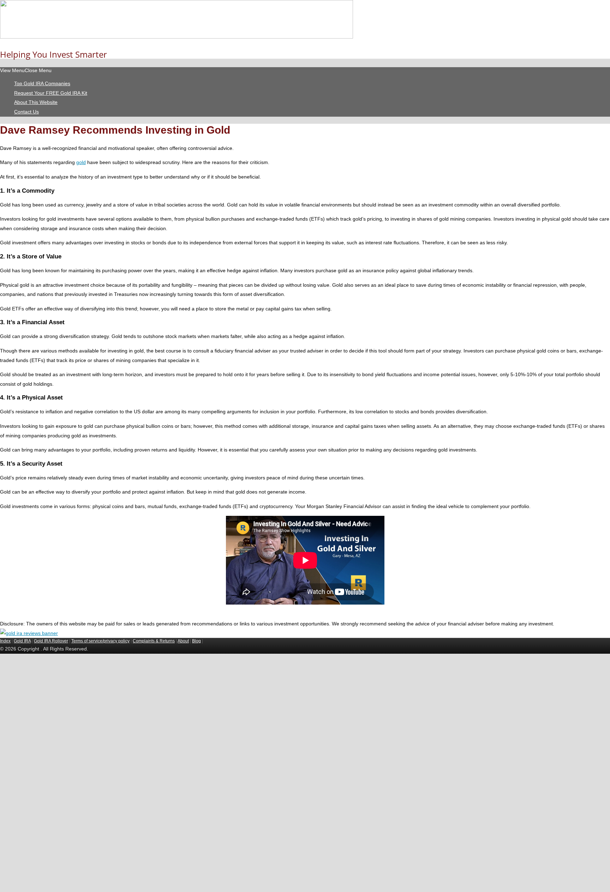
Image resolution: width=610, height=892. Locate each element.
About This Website (36, 102)
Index (5, 641)
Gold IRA (22, 641)
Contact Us (26, 112)
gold (81, 162)
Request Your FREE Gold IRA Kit (50, 93)
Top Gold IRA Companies (42, 83)
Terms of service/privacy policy (100, 641)
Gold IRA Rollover (51, 641)
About (183, 641)
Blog (196, 641)
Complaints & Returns (154, 641)
